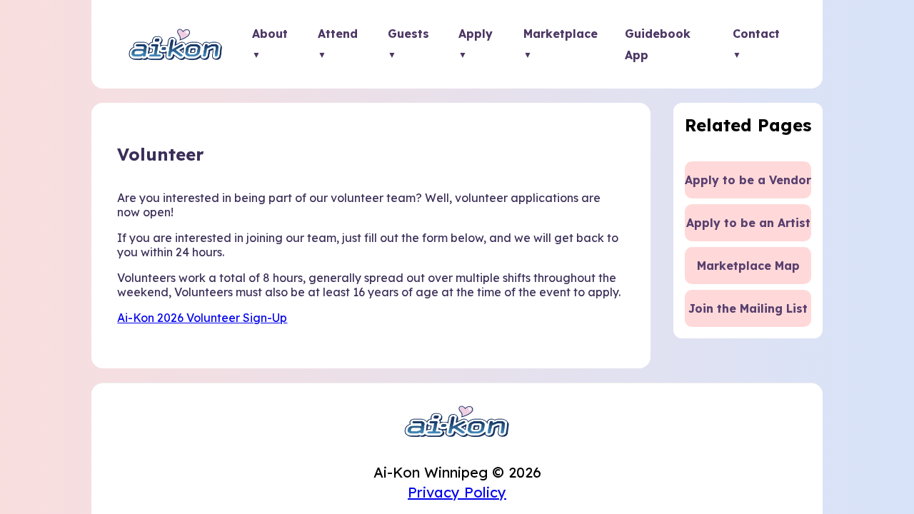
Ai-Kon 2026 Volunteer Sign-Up (202, 318)
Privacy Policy (457, 492)
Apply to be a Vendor (748, 180)
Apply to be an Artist (748, 223)
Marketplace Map (748, 265)
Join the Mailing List (748, 308)
